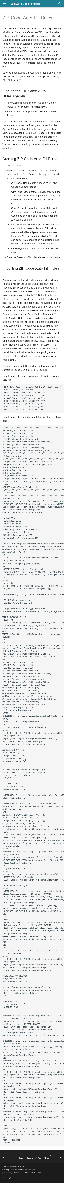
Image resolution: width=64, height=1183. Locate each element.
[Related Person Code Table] (8, 1156)
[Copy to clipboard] (61, 387)
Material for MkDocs (32, 1172)
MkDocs (16, 1172)
